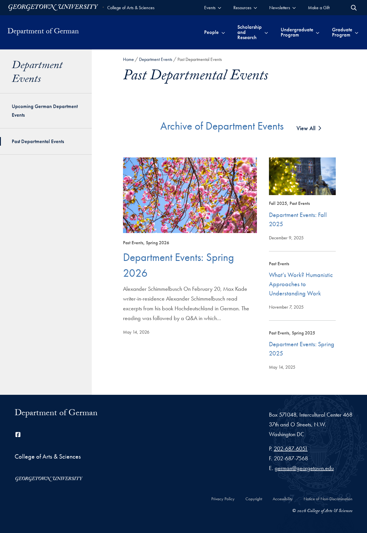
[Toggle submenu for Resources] (255, 7)
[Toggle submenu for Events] (219, 7)
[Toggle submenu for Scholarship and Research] (266, 32)
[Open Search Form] (354, 8)
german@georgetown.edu (304, 468)
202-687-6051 (291, 448)
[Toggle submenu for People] (223, 32)
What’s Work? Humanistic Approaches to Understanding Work (301, 284)
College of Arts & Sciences (131, 8)
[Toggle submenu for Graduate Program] (357, 32)
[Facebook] (18, 434)
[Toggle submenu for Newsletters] (294, 7)
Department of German (43, 32)
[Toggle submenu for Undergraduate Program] (318, 32)
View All (305, 128)
